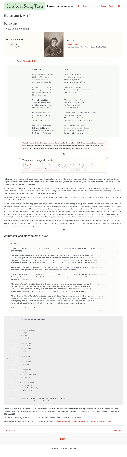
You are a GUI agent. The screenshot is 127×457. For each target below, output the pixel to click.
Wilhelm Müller (73, 44)
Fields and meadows (50, 165)
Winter (85, 169)
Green (87, 165)
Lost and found (37, 169)
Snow (64, 169)
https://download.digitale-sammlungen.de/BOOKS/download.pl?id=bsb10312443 (82, 422)
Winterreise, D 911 (30, 61)
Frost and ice (71, 165)
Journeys (26, 169)
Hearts (94, 165)
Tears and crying (74, 169)
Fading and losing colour (31, 165)
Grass (81, 165)
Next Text (118, 430)
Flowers (62, 165)
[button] (79, 6)
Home (63, 438)
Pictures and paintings (52, 169)
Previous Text (10, 430)
